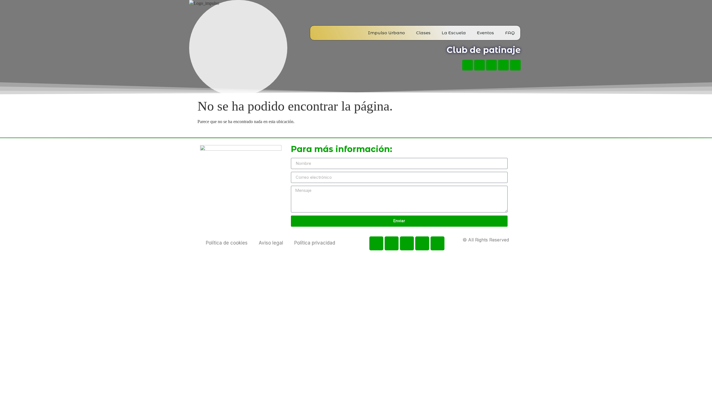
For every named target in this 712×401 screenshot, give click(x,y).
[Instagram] (491, 65)
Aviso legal (271, 243)
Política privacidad (314, 243)
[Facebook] (467, 65)
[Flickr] (503, 65)
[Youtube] (479, 65)
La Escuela (454, 32)
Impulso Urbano (386, 32)
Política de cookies (227, 243)
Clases (423, 32)
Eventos (485, 32)
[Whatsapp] (515, 65)
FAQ (510, 32)
